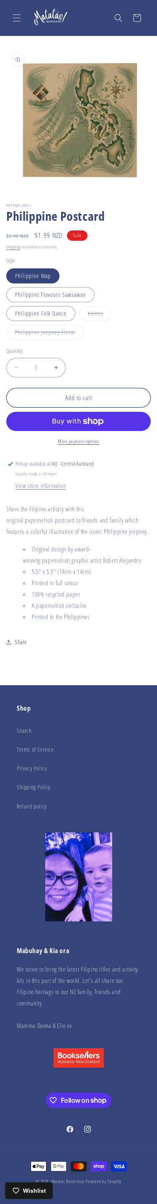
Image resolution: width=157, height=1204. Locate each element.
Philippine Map (33, 276)
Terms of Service (35, 749)
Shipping (13, 247)
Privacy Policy (32, 768)
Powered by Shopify (103, 1181)
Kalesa (100, 315)
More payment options (78, 441)
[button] (17, 18)
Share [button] (21, 642)
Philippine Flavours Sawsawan (50, 294)
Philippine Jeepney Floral (49, 334)
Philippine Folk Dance (41, 313)
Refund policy (32, 806)
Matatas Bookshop (68, 1181)
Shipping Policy (34, 787)
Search (24, 731)
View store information (40, 486)
